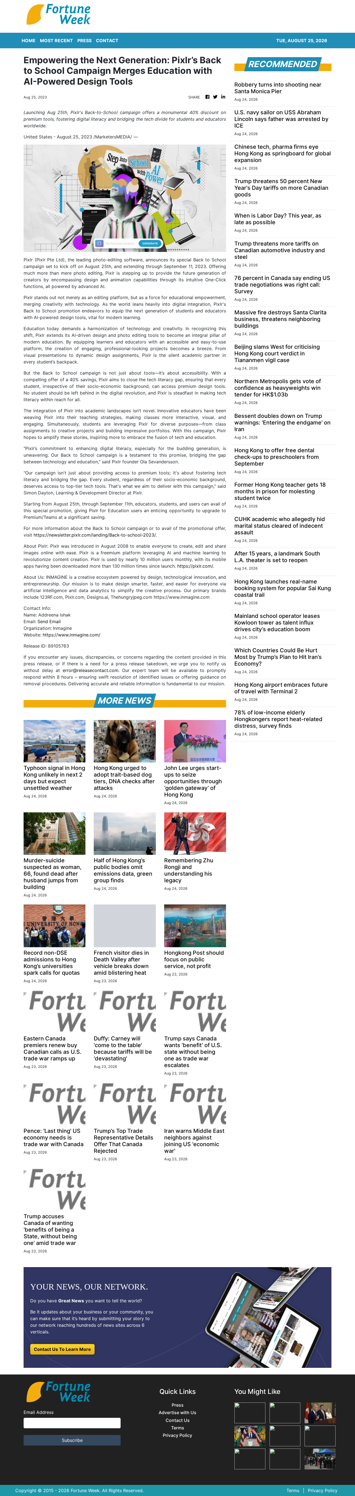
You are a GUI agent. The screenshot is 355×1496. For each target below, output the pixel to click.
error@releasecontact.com (90, 670)
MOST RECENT (56, 40)
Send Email (49, 621)
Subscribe (72, 1440)
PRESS (84, 40)
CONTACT (107, 40)
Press (178, 1405)
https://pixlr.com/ (195, 566)
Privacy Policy (177, 1435)
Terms (177, 1428)
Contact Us (178, 1420)
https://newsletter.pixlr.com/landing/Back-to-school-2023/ (95, 535)
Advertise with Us (177, 1412)
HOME (29, 40)
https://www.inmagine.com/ (71, 635)
